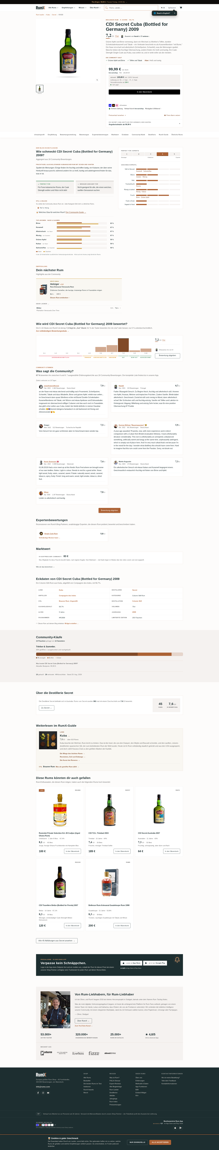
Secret (134, 590)
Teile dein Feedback (169, 1081)
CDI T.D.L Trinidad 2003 (99, 833)
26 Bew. (100, 842)
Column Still (137, 601)
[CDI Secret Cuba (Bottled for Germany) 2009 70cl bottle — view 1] (39, 88)
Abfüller (112, 1095)
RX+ (137, 1095)
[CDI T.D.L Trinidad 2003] (110, 810)
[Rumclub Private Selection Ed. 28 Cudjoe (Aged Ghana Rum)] (60, 810)
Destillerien (113, 1093)
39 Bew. (100, 914)
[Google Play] (180, 1128)
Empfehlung (52, 135)
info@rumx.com (43, 1087)
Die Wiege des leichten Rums (72, 753)
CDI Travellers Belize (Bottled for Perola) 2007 (58, 905)
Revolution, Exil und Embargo (72, 757)
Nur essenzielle (137, 1142)
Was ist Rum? (114, 1077)
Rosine (138, 186)
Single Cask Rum (51, 534)
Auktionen (87, 1086)
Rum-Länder (114, 1090)
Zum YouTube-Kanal (84, 1026)
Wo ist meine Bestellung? (171, 1077)
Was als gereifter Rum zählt (67, 767)
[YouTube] (48, 1093)
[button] (68, 51)
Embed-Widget (141, 1093)
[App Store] (175, 1128)
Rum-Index (113, 1101)
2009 (134, 612)
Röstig (43, 235)
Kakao (42, 244)
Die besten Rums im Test (92, 1084)
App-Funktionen (141, 1086)
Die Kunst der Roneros (70, 760)
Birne (38, 223)
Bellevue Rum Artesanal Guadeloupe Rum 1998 (109, 905)
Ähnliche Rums (177, 135)
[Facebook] (38, 1093)
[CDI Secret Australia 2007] (159, 810)
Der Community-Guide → (76, 212)
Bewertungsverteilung (68, 135)
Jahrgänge (113, 1099)
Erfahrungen (140, 1081)
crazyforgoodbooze (51, 386)
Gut (117, 36)
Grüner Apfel (41, 239)
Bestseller (87, 1081)
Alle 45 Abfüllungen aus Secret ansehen (56, 941)
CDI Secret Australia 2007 (149, 833)
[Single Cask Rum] (41, 533)
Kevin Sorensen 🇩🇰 (51, 461)
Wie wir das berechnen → (45, 567)
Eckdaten (125, 135)
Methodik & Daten (142, 1084)
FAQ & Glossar (115, 1081)
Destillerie (152, 135)
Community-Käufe (138, 135)
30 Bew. (50, 914)
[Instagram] (43, 1093)
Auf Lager (115, 84)
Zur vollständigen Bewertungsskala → (52, 331)
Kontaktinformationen (169, 1084)
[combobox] (131, 7)
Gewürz (138, 177)
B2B (137, 1090)
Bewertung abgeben (167, 355)
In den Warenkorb (144, 92)
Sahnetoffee (45, 248)
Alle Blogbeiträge (116, 1086)
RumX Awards (88, 1090)
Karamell (39, 227)
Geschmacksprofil (38, 135)
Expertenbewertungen (100, 135)
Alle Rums (87, 1077)
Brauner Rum (112, 20)
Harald (121, 386)
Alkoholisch (44, 231)
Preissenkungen (115, 1105)
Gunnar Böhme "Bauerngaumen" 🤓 (133, 425)
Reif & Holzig (43, 208)
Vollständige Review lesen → (49, 538)
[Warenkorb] (181, 8)
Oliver (46, 492)
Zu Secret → (46, 708)
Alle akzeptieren (160, 1142)
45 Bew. (50, 842)
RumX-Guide (163, 135)
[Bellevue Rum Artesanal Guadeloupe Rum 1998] (110, 882)
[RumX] (40, 7)
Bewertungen (84, 135)
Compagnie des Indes (67, 595)
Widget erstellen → (72, 623)
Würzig (145, 177)
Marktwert (115, 135)
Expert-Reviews (115, 1084)
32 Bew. (149, 842)
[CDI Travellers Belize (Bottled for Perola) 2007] (60, 882)
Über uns (139, 1077)
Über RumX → (83, 1021)
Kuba (61, 590)
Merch (85, 1093)
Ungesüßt (74, 601)
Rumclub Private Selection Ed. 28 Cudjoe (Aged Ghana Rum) (59, 834)
